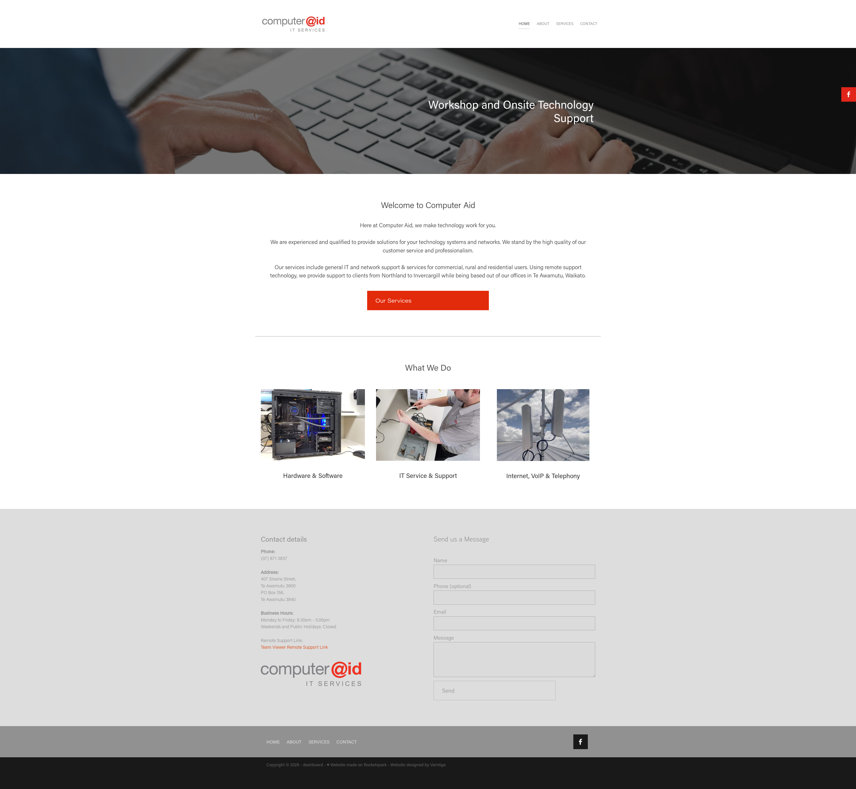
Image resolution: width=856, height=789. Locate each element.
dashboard (313, 764)
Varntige (438, 764)
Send (448, 690)
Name (440, 560)
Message (444, 637)
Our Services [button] (393, 300)
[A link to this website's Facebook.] (848, 94)
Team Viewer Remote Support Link (294, 647)
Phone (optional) (452, 586)
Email (440, 611)
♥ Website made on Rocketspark (357, 764)
